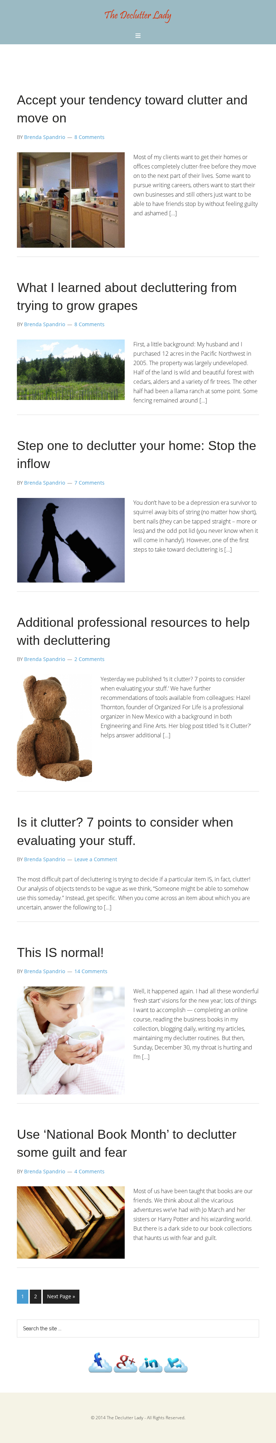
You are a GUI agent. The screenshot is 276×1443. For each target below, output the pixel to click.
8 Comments (89, 137)
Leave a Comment (95, 859)
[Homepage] (138, 23)
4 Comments (89, 1171)
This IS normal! (60, 952)
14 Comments (90, 971)
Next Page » (61, 1296)
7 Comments (89, 482)
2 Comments (89, 659)
